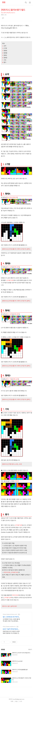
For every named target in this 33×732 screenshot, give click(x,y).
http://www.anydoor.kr (9, 626)
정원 (3, 2)
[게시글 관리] (8, 642)
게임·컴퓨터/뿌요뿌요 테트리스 (8, 12)
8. (3, 62)
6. (3, 58)
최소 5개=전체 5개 (12, 197)
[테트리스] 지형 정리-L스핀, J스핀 (12, 464)
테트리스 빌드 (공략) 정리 (9, 606)
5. (3, 55)
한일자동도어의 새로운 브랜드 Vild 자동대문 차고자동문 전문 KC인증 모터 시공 (11, 632)
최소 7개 (9, 379)
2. (3, 48)
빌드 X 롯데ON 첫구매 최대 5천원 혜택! (11, 617)
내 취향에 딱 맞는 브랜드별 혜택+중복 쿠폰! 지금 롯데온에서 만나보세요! (11, 620)
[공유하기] (6, 642)
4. (3, 53)
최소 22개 (9, 314)
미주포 (17, 481)
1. (3, 46)
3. (3, 50)
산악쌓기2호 (10, 280)
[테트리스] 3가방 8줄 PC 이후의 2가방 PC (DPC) (16, 249)
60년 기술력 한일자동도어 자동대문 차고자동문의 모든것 (11, 629)
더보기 (30, 649)
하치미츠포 (7, 572)
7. (3, 60)
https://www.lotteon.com (10, 614)
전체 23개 (16, 267)
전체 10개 (15, 379)
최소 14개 (9, 267)
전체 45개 (16, 314)
